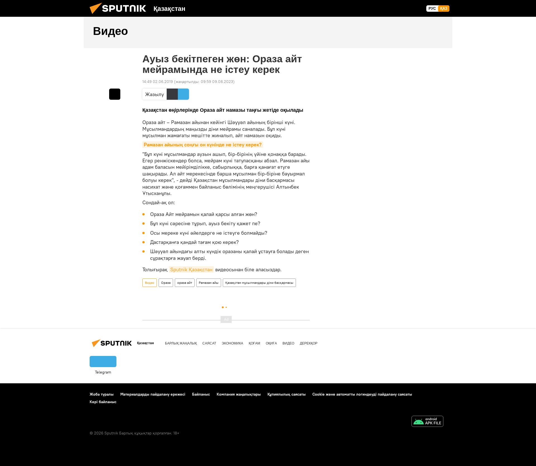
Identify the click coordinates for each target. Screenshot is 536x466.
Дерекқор (308, 343)
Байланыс (201, 394)
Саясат (209, 343)
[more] (114, 94)
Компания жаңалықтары (239, 394)
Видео (149, 282)
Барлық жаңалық (181, 343)
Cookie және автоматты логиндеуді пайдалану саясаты (362, 394)
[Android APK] (427, 422)
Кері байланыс (103, 401)
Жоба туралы (102, 394)
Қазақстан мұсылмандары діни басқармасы (259, 282)
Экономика (232, 343)
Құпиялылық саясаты (286, 394)
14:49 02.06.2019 (157, 81)
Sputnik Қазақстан (191, 269)
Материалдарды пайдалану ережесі (152, 394)
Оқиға (271, 343)
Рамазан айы (209, 282)
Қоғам (254, 343)
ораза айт (184, 282)
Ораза (166, 282)
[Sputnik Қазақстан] (120, 15)
